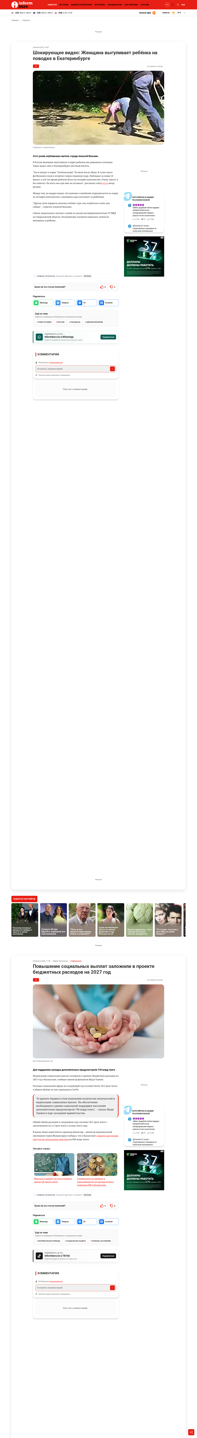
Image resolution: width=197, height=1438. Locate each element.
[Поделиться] (191, 1432)
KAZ (183, 5)
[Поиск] (172, 4)
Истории (63, 5)
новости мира (45, 322)
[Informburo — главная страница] (22, 4)
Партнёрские (131, 5)
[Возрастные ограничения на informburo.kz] (167, 4)
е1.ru (105, 183)
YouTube (145, 5)
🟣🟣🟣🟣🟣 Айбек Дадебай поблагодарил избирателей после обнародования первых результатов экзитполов (146, 210)
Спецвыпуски (115, 5)
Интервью (100, 5)
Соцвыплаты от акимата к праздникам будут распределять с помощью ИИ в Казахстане (95, 1181)
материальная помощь (49, 1241)
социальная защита (76, 1241)
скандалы (75, 322)
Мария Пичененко (60, 961)
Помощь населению (101, 1241)
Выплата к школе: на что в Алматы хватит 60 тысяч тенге (53, 1180)
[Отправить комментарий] (112, 368)
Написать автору (156, 66)
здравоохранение (94, 322)
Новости (52, 5)
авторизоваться (56, 362)
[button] (174, 13)
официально (76, 961)
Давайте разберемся (81, 5)
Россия (60, 322)
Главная (15, 20)
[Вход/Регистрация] (177, 4)
